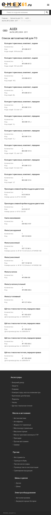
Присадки (17, 438)
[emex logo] (18, 4)
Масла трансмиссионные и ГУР (26, 435)
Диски (18, 483)
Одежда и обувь (20, 461)
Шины (18, 486)
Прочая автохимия (21, 441)
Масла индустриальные (23, 428)
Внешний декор (18, 382)
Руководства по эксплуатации (26, 467)
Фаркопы (15, 399)
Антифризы (18, 421)
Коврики (15, 389)
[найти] (46, 12)
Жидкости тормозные (22, 425)
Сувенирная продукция (23, 471)
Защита (15, 386)
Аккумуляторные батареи (26, 501)
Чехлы (14, 402)
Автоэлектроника (23, 498)
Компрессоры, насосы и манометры (26, 392)
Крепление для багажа (21, 396)
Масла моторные (20, 431)
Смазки (16, 445)
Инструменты (19, 457)
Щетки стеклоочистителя (22, 406)
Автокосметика (20, 418)
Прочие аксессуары (22, 464)
